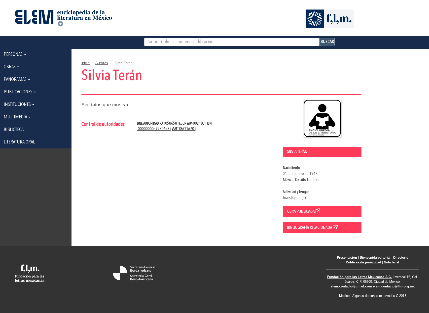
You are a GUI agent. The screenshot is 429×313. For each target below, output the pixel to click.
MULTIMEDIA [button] (16, 117)
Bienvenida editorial (375, 257)
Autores (101, 63)
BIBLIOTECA (14, 129)
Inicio (85, 63)
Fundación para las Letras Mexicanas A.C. (359, 277)
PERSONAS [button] (14, 54)
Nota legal (391, 262)
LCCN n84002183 (192, 124)
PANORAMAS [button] (16, 79)
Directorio (400, 257)
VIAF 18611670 (183, 129)
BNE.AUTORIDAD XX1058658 (157, 124)
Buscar (327, 41)
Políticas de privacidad (363, 262)
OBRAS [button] (10, 67)
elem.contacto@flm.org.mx (394, 286)
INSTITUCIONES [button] (18, 104)
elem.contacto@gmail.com (351, 286)
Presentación (347, 257)
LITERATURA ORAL (19, 142)
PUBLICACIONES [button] (18, 92)
